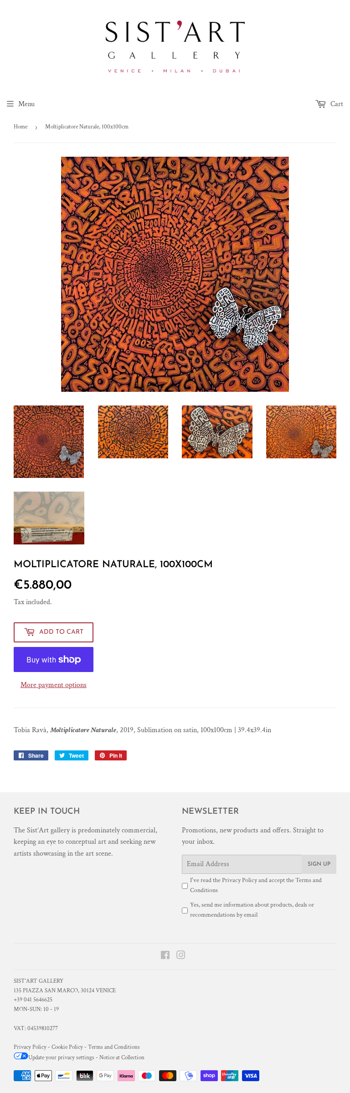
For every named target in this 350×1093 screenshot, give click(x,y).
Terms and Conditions (114, 1047)
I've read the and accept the (256, 885)
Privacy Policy (239, 880)
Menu (26, 104)
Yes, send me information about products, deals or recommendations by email (252, 910)
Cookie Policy (67, 1047)
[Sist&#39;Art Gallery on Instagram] (180, 956)
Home (20, 127)
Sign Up (319, 864)
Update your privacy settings (61, 1058)
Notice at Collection (121, 1058)
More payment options (54, 685)
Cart (336, 104)
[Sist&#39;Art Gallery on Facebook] (165, 956)
